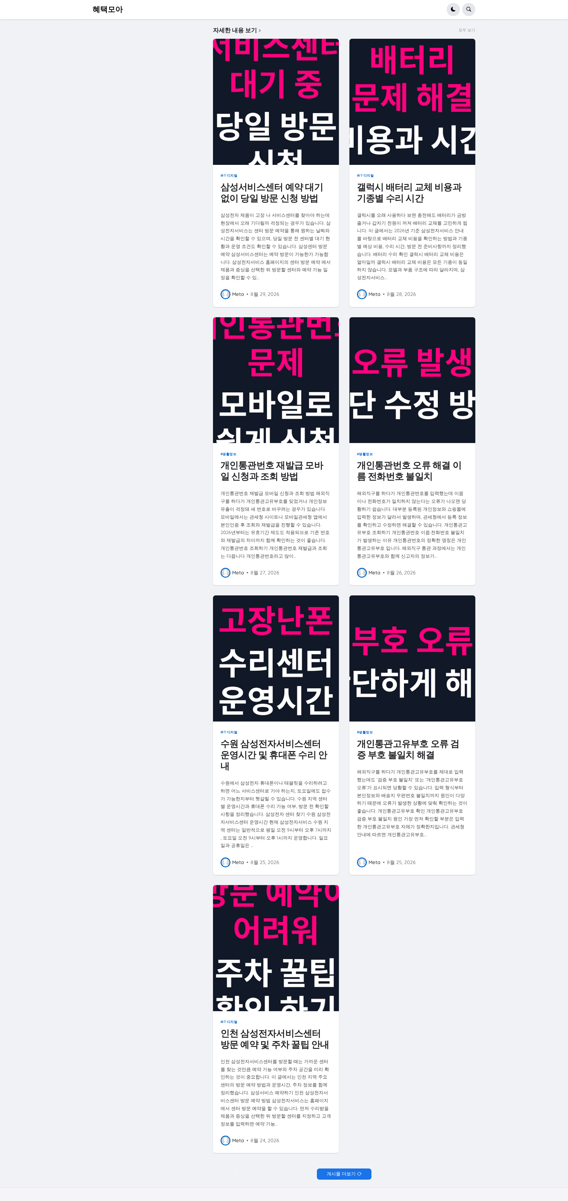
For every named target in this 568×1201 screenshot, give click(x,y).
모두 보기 (467, 30)
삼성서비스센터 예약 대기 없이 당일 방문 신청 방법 (272, 193)
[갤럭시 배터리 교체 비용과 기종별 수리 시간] (412, 102)
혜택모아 (108, 9)
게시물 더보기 (341, 1174)
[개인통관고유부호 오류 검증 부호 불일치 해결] (412, 658)
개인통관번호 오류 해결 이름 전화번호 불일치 (409, 471)
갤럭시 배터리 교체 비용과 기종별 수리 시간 (409, 193)
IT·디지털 (230, 175)
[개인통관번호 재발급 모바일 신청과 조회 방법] (276, 380)
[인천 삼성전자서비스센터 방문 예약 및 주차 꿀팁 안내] (276, 948)
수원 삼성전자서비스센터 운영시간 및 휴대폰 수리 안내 (274, 754)
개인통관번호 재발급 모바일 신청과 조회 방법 (272, 471)
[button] (453, 9)
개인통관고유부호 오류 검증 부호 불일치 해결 (408, 749)
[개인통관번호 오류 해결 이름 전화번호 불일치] (412, 380)
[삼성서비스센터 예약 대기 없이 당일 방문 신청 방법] (276, 102)
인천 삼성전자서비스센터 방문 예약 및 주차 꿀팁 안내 (275, 1039)
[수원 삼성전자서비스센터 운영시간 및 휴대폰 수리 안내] (276, 658)
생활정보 (229, 454)
